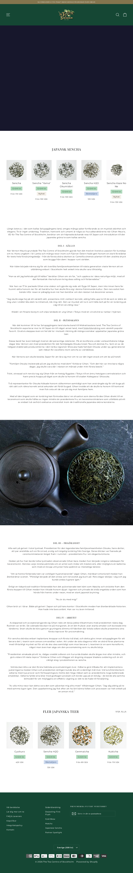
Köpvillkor (11, 821)
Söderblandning (91, 328)
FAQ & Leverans (14, 816)
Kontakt (10, 830)
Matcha (96, 586)
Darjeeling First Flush (52, 813)
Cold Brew (50, 819)
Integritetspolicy (14, 825)
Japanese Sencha (53, 828)
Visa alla (121, 711)
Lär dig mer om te (15, 812)
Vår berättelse (13, 807)
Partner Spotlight (53, 832)
